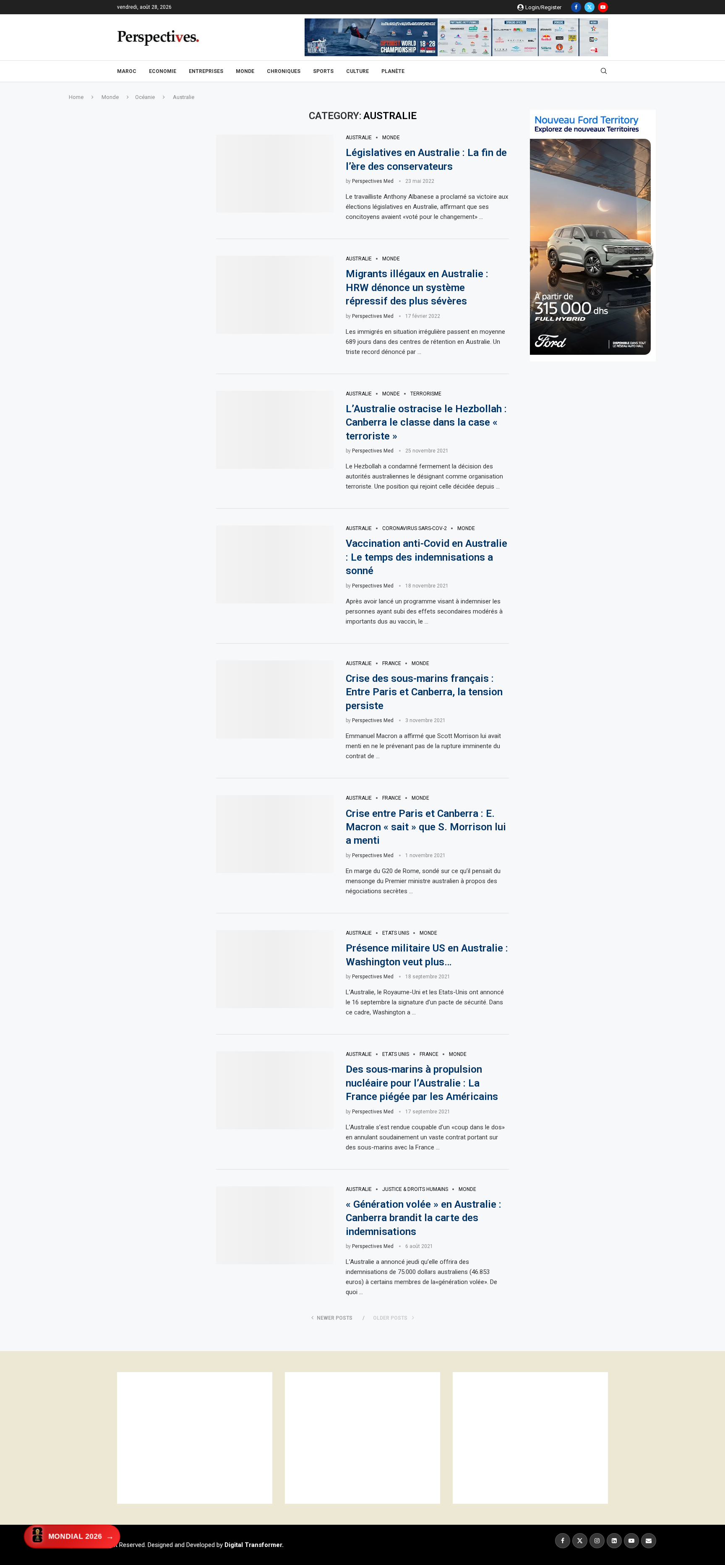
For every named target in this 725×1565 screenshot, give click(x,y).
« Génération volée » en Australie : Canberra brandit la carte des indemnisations (423, 1217)
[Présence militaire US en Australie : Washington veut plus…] (274, 969)
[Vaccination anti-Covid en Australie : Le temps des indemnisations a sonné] (274, 564)
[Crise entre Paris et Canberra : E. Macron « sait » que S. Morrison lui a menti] (274, 834)
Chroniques (283, 71)
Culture (357, 71)
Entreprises (206, 71)
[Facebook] (576, 7)
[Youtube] (603, 7)
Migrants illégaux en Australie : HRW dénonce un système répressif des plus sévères (417, 287)
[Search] (604, 71)
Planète (392, 71)
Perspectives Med (373, 181)
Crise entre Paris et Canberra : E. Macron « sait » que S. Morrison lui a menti (426, 827)
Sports (323, 71)
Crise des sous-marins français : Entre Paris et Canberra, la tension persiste (424, 692)
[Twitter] (589, 7)
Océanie (145, 97)
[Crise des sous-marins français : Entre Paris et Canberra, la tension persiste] (274, 699)
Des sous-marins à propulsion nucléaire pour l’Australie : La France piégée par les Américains (422, 1082)
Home (76, 97)
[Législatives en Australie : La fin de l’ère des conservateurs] (274, 174)
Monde (245, 71)
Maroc (126, 71)
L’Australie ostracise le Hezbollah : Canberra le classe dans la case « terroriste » (426, 422)
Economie (162, 71)
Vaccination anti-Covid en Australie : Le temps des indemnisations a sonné (426, 557)
